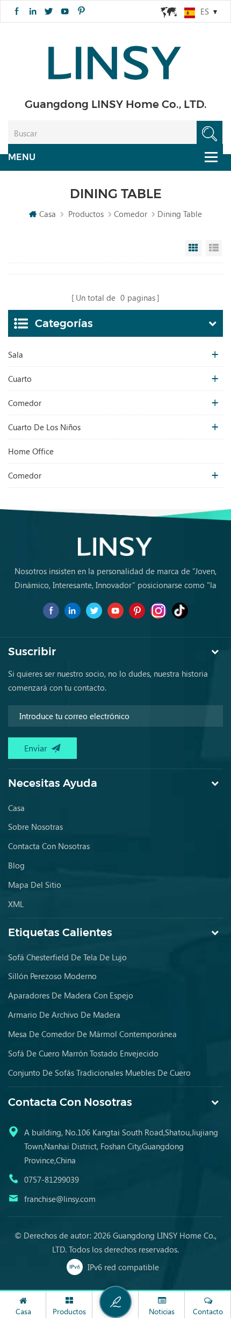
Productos (86, 213)
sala (15, 354)
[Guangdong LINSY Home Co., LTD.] (115, 59)
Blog (16, 865)
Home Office (31, 451)
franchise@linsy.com (60, 1198)
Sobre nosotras (35, 826)
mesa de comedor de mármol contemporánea (92, 1034)
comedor (130, 213)
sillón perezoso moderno (52, 976)
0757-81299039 (51, 1179)
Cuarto (20, 378)
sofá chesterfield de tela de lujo (67, 957)
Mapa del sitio (34, 884)
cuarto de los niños (44, 427)
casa (16, 807)
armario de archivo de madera (64, 1014)
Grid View (193, 248)
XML (16, 904)
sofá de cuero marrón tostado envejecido (83, 1053)
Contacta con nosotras (49, 846)
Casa (47, 213)
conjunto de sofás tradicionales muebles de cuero (99, 1072)
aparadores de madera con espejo (70, 995)
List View (214, 248)
